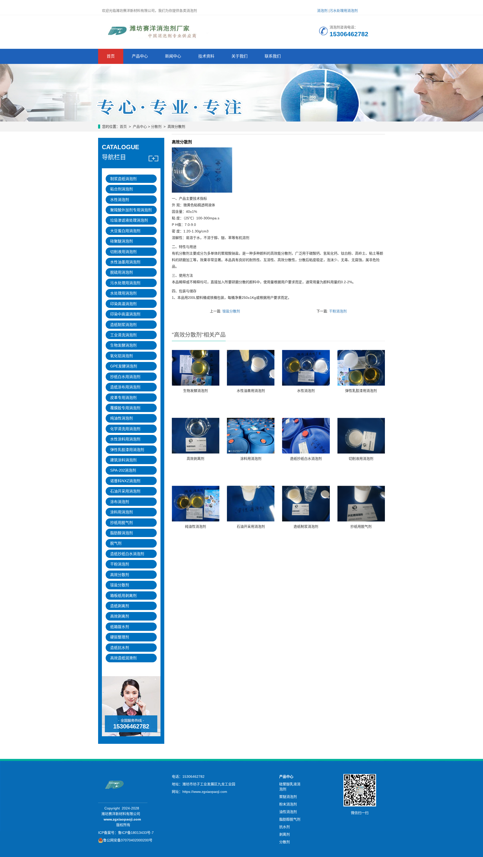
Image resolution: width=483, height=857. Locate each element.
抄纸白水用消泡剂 (125, 377)
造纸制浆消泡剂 (306, 526)
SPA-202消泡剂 (123, 470)
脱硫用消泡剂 (121, 272)
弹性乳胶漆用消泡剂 (361, 391)
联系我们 (273, 56)
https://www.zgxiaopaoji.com (204, 792)
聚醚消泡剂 (288, 797)
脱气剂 (116, 543)
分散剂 (156, 127)
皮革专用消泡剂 (123, 397)
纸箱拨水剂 (119, 627)
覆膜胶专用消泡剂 (125, 408)
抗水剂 (284, 827)
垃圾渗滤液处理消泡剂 (129, 220)
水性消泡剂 (306, 391)
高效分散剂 (119, 575)
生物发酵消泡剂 (195, 391)
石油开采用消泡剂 (251, 526)
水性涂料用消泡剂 (125, 439)
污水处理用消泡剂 (344, 11)
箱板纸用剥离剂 (123, 595)
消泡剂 (322, 11)
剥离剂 (284, 834)
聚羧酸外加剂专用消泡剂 (131, 210)
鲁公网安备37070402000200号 (127, 840)
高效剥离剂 (195, 459)
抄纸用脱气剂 (361, 526)
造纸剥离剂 (119, 606)
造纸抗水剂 (119, 647)
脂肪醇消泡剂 (121, 533)
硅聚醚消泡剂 (121, 241)
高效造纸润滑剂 (123, 658)
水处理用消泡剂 (123, 293)
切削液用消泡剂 (361, 459)
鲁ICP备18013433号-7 (136, 833)
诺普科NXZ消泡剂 (125, 481)
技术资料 (206, 56)
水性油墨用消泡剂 (251, 391)
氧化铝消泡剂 (121, 356)
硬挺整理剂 (119, 637)
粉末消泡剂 (288, 804)
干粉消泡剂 (338, 311)
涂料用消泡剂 (250, 459)
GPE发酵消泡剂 (123, 366)
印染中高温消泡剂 (125, 314)
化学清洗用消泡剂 (125, 429)
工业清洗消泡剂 (123, 335)
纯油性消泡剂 (195, 526)
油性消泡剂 (288, 812)
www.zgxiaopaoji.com (122, 819)
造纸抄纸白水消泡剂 (306, 459)
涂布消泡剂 (119, 502)
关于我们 (239, 56)
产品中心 (140, 56)
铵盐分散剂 (231, 311)
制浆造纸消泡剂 (123, 179)
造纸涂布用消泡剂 (125, 387)
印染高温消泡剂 (123, 304)
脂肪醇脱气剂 (289, 819)
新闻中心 (173, 56)
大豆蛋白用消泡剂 (125, 231)
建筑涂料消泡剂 (123, 460)
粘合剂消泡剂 (121, 189)
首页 (111, 56)
